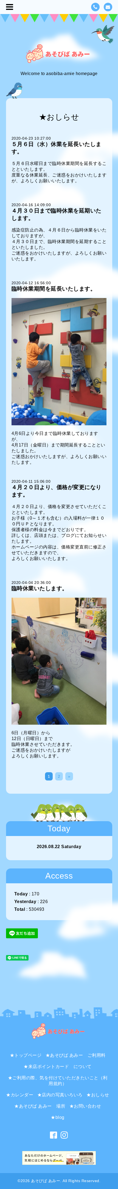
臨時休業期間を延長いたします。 (54, 289)
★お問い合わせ (85, 1106)
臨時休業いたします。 (40, 588)
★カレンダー (19, 1095)
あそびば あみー (45, 1181)
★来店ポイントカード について (58, 1066)
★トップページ (26, 1055)
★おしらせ (97, 1095)
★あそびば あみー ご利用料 (76, 1055)
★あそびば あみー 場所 (39, 1106)
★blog (57, 1117)
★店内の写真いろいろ (60, 1095)
